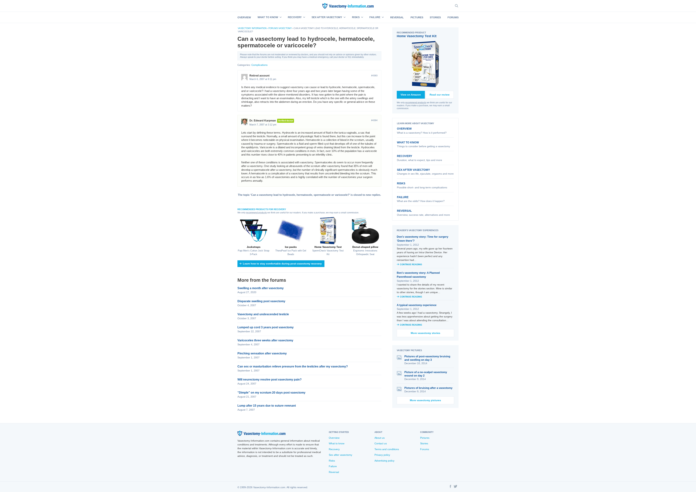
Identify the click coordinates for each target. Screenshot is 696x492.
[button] (280, 17)
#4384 (374, 120)
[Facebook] (450, 486)
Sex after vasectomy (327, 17)
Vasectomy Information (252, 28)
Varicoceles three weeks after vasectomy (265, 340)
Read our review (440, 94)
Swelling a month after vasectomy (260, 288)
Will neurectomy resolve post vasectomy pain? (269, 379)
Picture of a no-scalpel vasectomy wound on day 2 (425, 374)
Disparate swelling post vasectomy (261, 301)
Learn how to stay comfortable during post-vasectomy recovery (282, 263)
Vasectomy (285, 28)
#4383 (374, 75)
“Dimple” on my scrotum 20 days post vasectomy (271, 392)
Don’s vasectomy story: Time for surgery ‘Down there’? (422, 238)
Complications (259, 64)
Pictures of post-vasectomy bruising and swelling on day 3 (427, 358)
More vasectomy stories (425, 333)
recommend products (256, 212)
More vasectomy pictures (425, 400)
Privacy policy (382, 454)
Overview (244, 17)
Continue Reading (411, 264)
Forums (453, 17)
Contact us (380, 443)
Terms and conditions (386, 449)
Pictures (417, 17)
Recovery (295, 17)
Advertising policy (384, 460)
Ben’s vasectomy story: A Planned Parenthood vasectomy (418, 274)
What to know (268, 17)
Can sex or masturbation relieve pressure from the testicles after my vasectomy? (292, 366)
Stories (435, 17)
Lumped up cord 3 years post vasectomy (265, 327)
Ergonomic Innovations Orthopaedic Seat (365, 250)
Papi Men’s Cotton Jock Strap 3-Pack (253, 250)
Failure (374, 17)
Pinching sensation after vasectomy (262, 353)
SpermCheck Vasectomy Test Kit (328, 250)
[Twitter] (455, 486)
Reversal (397, 17)
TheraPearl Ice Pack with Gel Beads (290, 250)
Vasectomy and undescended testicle (263, 314)
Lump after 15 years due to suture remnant (266, 405)
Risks (356, 17)
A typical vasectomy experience (416, 305)
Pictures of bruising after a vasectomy (428, 387)
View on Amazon (411, 94)
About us (379, 437)
